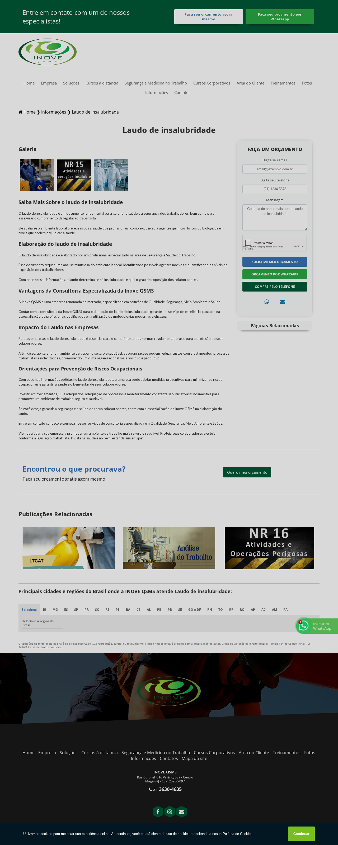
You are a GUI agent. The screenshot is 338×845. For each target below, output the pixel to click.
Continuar (301, 834)
